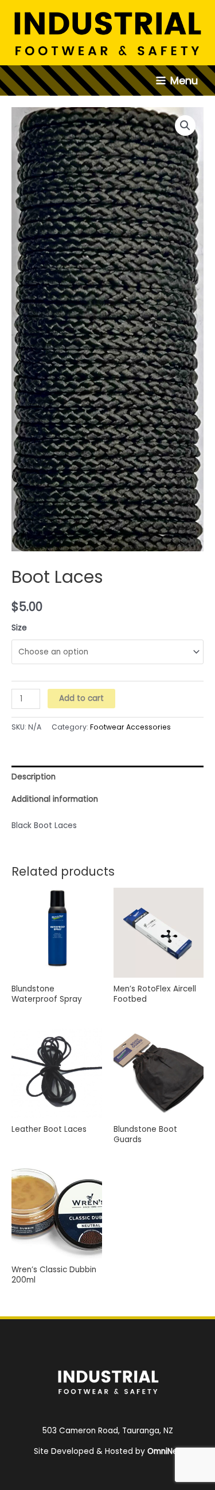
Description (33, 776)
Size (19, 627)
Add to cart (81, 698)
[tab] (107, 777)
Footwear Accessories (130, 727)
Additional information (54, 799)
